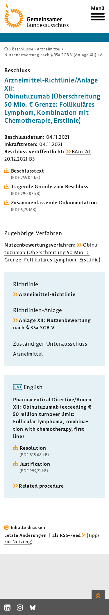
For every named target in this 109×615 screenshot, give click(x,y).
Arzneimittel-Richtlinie (47, 294)
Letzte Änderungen (25, 535)
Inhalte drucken (28, 527)
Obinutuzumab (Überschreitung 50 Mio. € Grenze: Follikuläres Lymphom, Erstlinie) (52, 252)
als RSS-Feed (66, 535)
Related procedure (41, 486)
